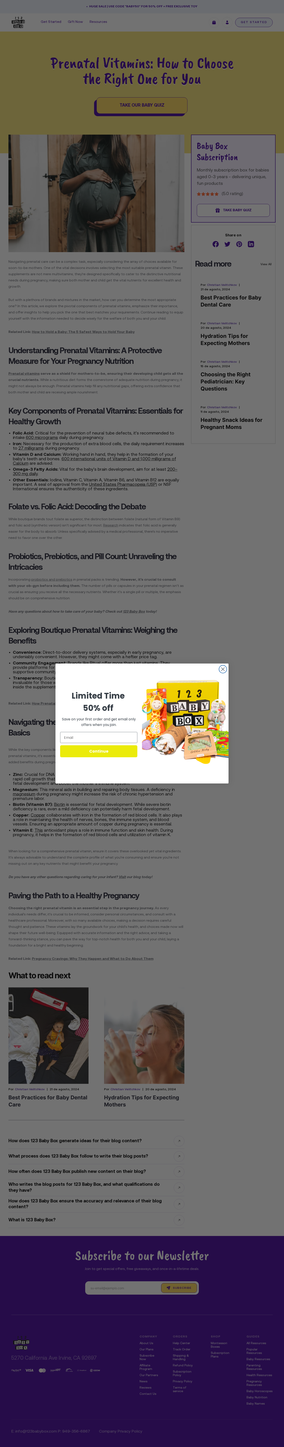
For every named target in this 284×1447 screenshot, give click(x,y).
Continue (98, 751)
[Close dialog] (223, 669)
